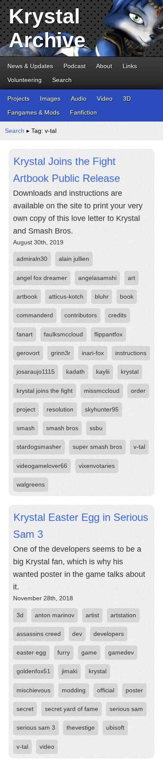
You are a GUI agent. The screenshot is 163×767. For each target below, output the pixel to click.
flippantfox (108, 334)
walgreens (31, 484)
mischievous (33, 690)
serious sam (126, 708)
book (126, 296)
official (105, 690)
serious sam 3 (36, 727)
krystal (130, 371)
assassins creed (39, 633)
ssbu (96, 428)
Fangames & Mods (33, 112)
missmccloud (102, 390)
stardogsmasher (39, 446)
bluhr (102, 296)
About (104, 66)
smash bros (62, 428)
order (138, 390)
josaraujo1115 (36, 371)
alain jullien (74, 258)
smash (26, 428)
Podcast (74, 66)
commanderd (35, 315)
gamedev (121, 652)
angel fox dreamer (42, 277)
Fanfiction (83, 112)
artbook (27, 296)
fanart (25, 334)
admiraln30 (32, 258)
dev (77, 633)
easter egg (31, 652)
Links (130, 66)
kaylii (103, 371)
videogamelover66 (42, 465)
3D (127, 98)
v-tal (139, 446)
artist (92, 615)
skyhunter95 (102, 409)
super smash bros (97, 446)
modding (74, 690)
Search (62, 79)
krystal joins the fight (45, 390)
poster (134, 690)
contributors (80, 315)
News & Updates (30, 66)
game (89, 652)
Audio (78, 98)
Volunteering (24, 79)
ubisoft (115, 727)
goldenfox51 (33, 671)
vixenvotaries (97, 465)
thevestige (81, 727)
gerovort (28, 352)
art (131, 277)
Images (50, 98)
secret (25, 708)
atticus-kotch (66, 296)
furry (63, 652)
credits (117, 315)
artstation (123, 615)
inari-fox (93, 352)
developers (108, 633)
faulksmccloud (63, 334)
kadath (75, 371)
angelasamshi (97, 277)
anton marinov (54, 615)
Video (105, 98)
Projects (18, 98)
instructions (130, 352)
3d (20, 615)
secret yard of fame (71, 708)
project (26, 409)
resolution (60, 409)
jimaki (69, 671)
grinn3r (60, 352)
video (47, 746)
